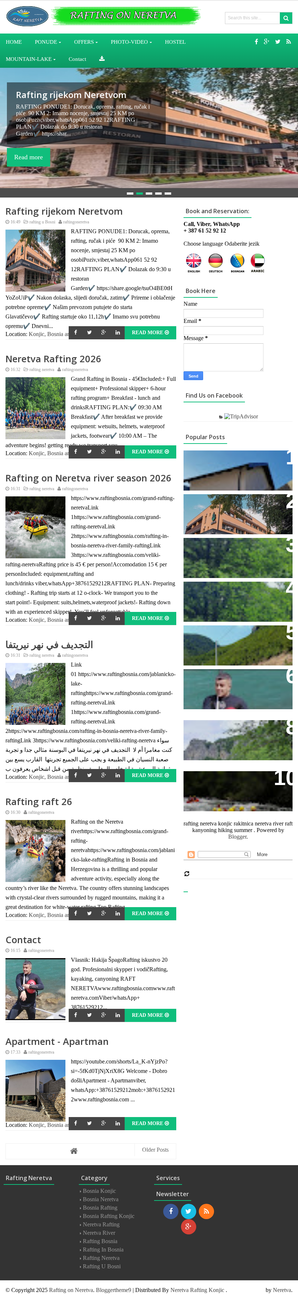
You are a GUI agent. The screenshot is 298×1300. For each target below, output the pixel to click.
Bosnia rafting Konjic (108, 1216)
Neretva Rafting (101, 1224)
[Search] (286, 18)
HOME (14, 42)
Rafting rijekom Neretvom (64, 211)
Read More (148, 332)
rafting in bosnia (103, 1249)
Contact (23, 939)
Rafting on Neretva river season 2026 (88, 478)
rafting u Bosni (41, 222)
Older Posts (155, 1150)
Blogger (237, 837)
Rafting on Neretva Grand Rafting (237, 591)
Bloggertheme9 (113, 1290)
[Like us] (256, 41)
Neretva (282, 1290)
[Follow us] (278, 41)
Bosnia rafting (100, 1208)
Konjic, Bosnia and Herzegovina (66, 334)
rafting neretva (41, 369)
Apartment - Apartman (57, 1041)
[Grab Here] (101, 59)
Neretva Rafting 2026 (61, 95)
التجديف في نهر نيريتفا (49, 644)
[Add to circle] (266, 41)
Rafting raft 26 (38, 801)
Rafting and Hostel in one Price (234, 547)
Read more (28, 157)
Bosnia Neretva (100, 1199)
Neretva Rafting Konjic (197, 1290)
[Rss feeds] (288, 41)
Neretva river (99, 1233)
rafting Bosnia (100, 1241)
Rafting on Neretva (71, 1290)
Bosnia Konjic (99, 1191)
